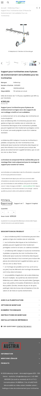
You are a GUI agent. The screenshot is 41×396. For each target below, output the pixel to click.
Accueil (3, 8)
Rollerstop (17, 82)
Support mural (6, 203)
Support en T (19, 203)
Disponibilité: (5, 91)
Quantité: (4, 209)
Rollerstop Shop (13, 8)
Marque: (4, 82)
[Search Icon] (8, 2)
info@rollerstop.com (23, 376)
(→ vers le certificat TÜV (27, 186)
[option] (20, 38)
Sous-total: (5, 216)
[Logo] (20, 2)
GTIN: (3, 88)
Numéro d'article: (7, 85)
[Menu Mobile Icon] (2, 2)
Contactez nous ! (24, 326)
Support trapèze (32, 203)
